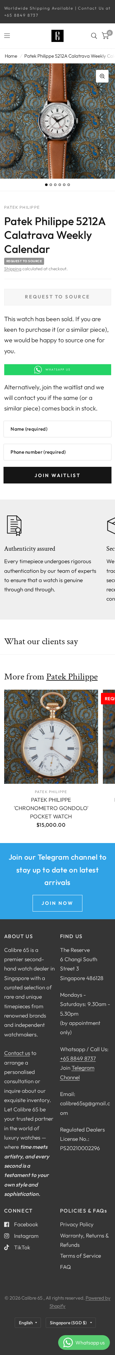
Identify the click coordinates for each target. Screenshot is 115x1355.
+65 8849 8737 (78, 1058)
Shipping (12, 269)
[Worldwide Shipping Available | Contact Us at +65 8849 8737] (57, 11)
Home (11, 56)
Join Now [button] (57, 903)
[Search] (94, 35)
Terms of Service (80, 1255)
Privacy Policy (77, 1224)
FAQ (65, 1266)
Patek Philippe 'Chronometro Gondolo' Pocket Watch (51, 808)
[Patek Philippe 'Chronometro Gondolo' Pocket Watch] (51, 737)
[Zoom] (102, 76)
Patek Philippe (72, 676)
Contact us (17, 1053)
